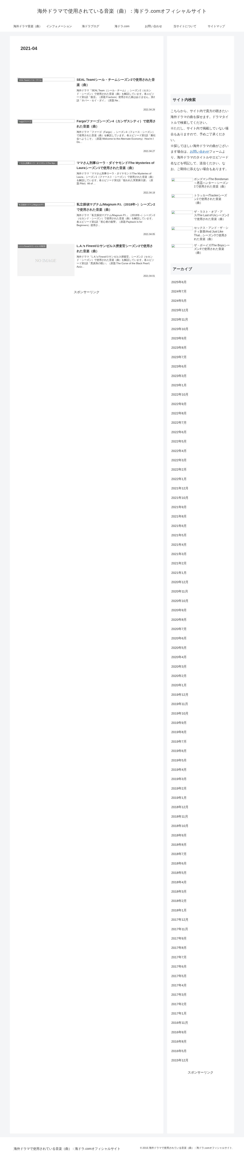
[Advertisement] (86, 62)
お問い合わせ (199, 151)
